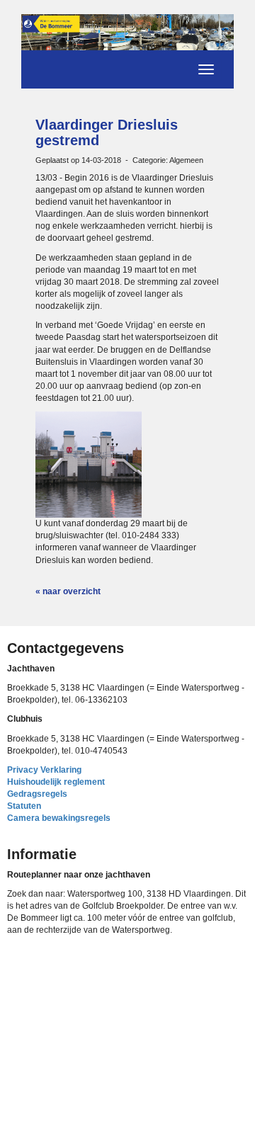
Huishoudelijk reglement (56, 782)
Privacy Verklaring (44, 770)
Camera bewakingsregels (58, 818)
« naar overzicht (68, 591)
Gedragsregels (37, 794)
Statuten (24, 806)
